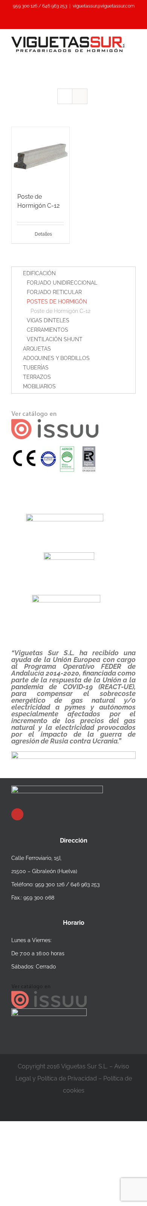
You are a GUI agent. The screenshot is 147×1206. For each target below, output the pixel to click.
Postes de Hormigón (57, 302)
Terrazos (37, 377)
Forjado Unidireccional (62, 283)
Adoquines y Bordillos (56, 358)
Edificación (39, 273)
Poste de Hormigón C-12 (60, 311)
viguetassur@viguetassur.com (104, 6)
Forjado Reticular (54, 292)
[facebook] (17, 814)
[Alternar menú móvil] (133, 56)
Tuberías (36, 368)
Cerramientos (47, 330)
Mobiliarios (39, 386)
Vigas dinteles (48, 320)
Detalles (43, 234)
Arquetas (37, 349)
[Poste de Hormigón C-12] (40, 156)
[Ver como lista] (79, 96)
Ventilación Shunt (55, 339)
